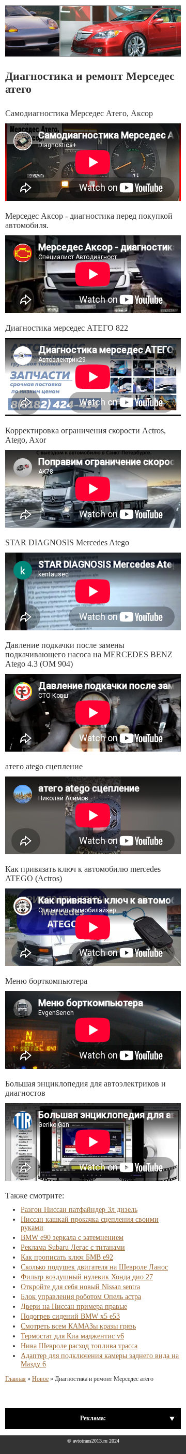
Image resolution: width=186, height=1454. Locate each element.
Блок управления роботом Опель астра (81, 1297)
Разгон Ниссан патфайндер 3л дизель (79, 1209)
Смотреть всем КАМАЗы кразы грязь (78, 1326)
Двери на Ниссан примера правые (74, 1306)
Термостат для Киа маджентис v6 (72, 1336)
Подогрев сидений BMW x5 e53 (70, 1316)
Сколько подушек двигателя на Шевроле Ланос (94, 1267)
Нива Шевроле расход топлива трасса (79, 1346)
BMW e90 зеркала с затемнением (72, 1237)
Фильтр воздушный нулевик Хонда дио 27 (87, 1277)
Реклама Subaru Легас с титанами (73, 1247)
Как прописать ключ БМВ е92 (67, 1257)
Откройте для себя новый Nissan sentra (80, 1287)
